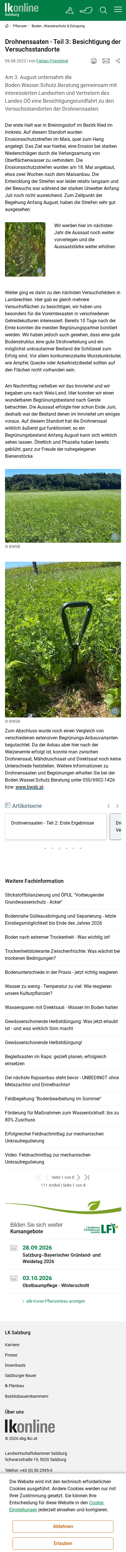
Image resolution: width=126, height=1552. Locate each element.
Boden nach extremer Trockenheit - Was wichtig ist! (57, 937)
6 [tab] (80, 848)
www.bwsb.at (29, 787)
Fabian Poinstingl (52, 61)
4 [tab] (66, 848)
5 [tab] (73, 848)
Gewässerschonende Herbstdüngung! (43, 1042)
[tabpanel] (57, 827)
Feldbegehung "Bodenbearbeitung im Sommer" (53, 1099)
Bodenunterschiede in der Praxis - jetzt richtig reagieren (61, 972)
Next (117, 806)
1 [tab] (45, 848)
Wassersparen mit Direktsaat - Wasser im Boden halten (61, 1007)
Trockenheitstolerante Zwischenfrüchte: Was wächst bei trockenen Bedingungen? (62, 954)
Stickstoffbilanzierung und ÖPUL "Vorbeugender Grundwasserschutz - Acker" (54, 898)
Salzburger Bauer (20, 1375)
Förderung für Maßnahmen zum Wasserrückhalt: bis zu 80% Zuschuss (62, 1116)
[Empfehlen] (106, 60)
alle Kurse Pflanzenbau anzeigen (55, 1301)
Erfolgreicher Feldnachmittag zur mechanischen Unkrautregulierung (54, 1137)
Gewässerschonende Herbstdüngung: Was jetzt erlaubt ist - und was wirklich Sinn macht (61, 1025)
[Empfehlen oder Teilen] (117, 60)
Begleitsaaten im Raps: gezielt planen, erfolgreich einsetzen (55, 1060)
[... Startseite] (21, 10)
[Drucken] (93, 60)
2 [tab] (52, 848)
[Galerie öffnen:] (25, 249)
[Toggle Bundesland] (86, 10)
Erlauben (63, 1543)
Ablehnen (63, 1526)
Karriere (12, 1344)
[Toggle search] (103, 10)
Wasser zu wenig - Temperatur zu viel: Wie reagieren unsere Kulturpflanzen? (58, 990)
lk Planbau (14, 1385)
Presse (11, 1355)
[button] (118, 9)
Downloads (15, 1365)
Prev (109, 806)
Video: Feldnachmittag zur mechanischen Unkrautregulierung (48, 1158)
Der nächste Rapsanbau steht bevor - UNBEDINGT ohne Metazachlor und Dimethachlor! (62, 1081)
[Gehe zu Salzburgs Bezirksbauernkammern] (69, 10)
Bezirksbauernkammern (26, 1396)
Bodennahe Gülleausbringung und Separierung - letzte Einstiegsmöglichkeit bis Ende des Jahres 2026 (60, 919)
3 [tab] (59, 848)
